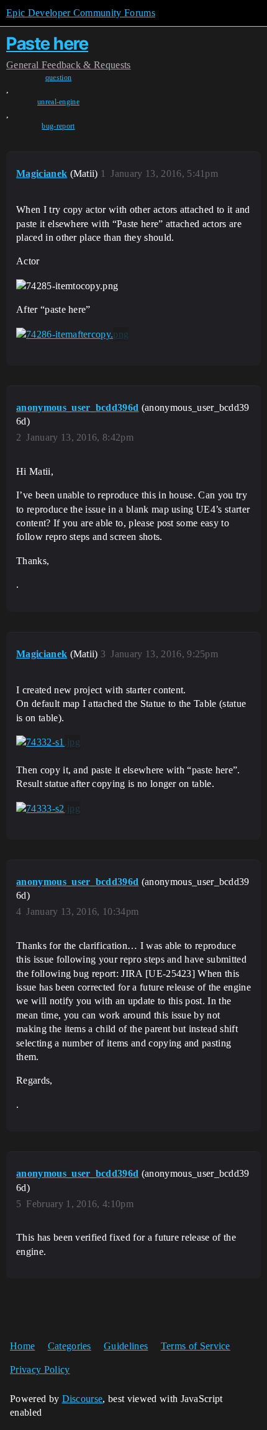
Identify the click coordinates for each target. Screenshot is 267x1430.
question (58, 77)
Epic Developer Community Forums (80, 12)
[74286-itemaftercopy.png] (72, 334)
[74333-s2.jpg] (48, 808)
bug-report (58, 126)
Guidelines (126, 1346)
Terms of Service (195, 1346)
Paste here (47, 43)
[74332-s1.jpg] (48, 742)
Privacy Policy (40, 1369)
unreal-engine (58, 101)
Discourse (82, 1398)
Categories (69, 1346)
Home (22, 1346)
